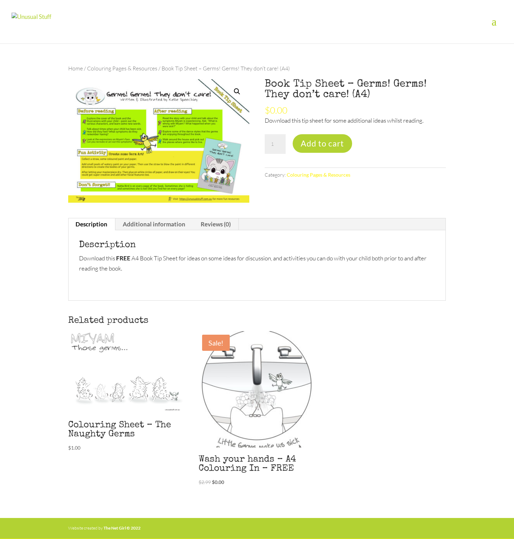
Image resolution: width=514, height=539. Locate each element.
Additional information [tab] (154, 224)
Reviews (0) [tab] (216, 224)
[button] (237, 91)
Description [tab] (91, 224)
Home (75, 68)
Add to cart (322, 143)
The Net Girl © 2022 (122, 528)
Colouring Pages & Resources (122, 68)
